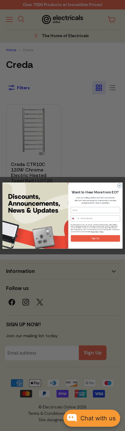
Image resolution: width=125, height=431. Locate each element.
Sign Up (95, 238)
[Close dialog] (119, 185)
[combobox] (75, 218)
